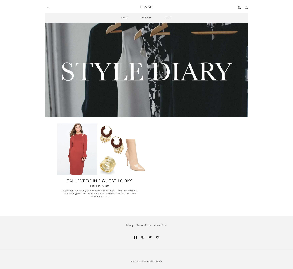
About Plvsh (161, 225)
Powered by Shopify (153, 261)
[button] (48, 7)
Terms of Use (144, 225)
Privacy (129, 225)
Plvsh (141, 261)
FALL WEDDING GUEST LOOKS (100, 180)
